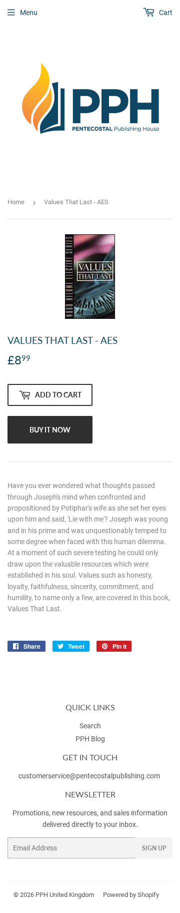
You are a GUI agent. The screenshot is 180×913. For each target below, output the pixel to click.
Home (16, 202)
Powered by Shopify (131, 894)
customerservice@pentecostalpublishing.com (90, 776)
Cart (165, 13)
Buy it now (50, 429)
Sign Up (154, 848)
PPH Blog (90, 739)
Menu (29, 13)
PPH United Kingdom (65, 894)
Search (90, 726)
